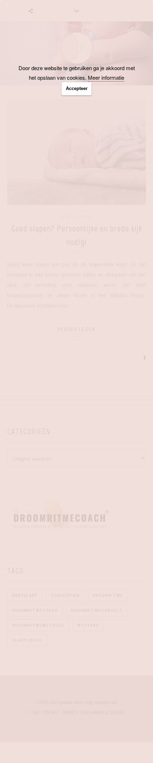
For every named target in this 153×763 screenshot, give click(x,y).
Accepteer (77, 88)
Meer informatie (106, 77)
